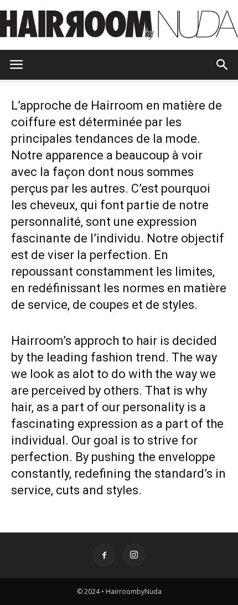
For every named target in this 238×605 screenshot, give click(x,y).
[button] (222, 65)
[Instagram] (134, 555)
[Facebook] (104, 555)
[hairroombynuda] (119, 25)
